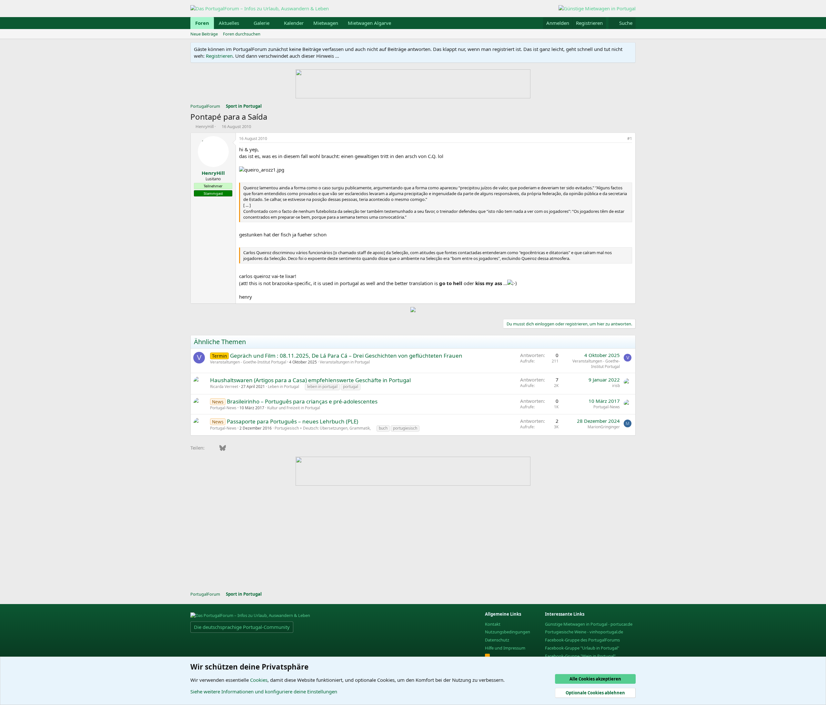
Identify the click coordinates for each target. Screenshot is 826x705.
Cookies (258, 680)
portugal (350, 386)
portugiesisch (405, 428)
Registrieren (219, 56)
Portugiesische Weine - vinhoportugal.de (584, 632)
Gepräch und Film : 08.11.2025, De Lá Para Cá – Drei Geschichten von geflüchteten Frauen (346, 355)
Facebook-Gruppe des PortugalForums (582, 640)
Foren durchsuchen (241, 34)
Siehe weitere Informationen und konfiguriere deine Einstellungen (263, 691)
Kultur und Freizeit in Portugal (293, 408)
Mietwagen (325, 23)
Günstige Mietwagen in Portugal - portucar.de (588, 624)
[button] (244, 23)
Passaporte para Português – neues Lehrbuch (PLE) (292, 421)
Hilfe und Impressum (505, 648)
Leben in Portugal (283, 386)
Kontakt (492, 624)
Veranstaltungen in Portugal (345, 362)
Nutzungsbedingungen (507, 632)
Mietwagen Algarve (369, 23)
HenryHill (205, 126)
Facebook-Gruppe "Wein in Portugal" (580, 656)
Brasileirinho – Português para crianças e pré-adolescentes (302, 401)
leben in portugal (322, 386)
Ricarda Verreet (224, 386)
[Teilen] (621, 139)
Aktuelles (229, 23)
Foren (202, 23)
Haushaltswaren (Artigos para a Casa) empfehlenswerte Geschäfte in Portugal (310, 380)
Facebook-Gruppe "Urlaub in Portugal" (582, 648)
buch (383, 428)
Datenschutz (497, 640)
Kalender (294, 23)
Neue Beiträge (204, 34)
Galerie (261, 23)
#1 (629, 138)
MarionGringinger (604, 427)
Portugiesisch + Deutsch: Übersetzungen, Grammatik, (323, 428)
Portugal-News (223, 408)
